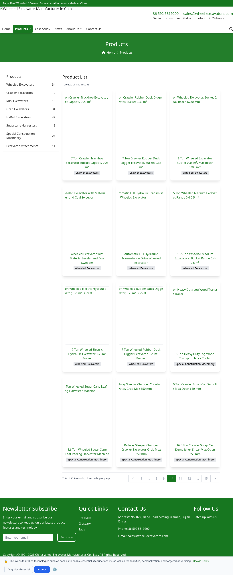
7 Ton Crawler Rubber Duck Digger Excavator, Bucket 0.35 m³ (141, 162)
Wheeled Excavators (20, 85)
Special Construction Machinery (20, 136)
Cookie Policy (201, 560)
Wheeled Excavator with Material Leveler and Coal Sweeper (87, 258)
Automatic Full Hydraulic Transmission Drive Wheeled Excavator (141, 258)
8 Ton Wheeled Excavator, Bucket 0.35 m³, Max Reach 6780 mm (195, 162)
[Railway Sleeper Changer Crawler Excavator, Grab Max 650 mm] (141, 411)
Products (21, 29)
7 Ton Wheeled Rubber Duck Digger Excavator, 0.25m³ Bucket (141, 354)
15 (206, 478)
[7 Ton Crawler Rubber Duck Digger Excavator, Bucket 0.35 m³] (141, 124)
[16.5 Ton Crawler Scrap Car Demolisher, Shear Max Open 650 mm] (195, 411)
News (58, 29)
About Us (72, 29)
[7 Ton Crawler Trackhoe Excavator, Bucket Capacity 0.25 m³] (87, 124)
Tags (82, 529)
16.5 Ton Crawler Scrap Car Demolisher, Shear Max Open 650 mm (195, 449)
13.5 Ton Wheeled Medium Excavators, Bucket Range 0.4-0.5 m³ (195, 258)
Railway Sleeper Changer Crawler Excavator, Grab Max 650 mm (141, 449)
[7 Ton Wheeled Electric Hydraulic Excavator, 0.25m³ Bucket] (87, 315)
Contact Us (93, 29)
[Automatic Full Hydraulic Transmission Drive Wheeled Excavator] (141, 220)
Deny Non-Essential (18, 569)
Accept (42, 569)
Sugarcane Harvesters (21, 125)
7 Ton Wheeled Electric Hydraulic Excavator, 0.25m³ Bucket (87, 354)
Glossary (85, 524)
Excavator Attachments (22, 146)
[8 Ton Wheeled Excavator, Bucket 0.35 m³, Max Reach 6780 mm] (195, 124)
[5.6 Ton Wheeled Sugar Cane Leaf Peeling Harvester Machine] (87, 413)
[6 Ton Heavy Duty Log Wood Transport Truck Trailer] (195, 317)
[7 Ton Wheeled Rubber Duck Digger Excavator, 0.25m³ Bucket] (141, 315)
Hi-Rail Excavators (18, 117)
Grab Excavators (17, 109)
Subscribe (67, 537)
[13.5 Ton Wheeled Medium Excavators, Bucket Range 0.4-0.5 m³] (195, 220)
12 (189, 478)
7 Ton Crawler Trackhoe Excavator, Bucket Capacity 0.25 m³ (87, 162)
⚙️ (55, 569)
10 (171, 478)
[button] (30, 29)
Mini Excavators (17, 101)
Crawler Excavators (19, 93)
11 (180, 478)
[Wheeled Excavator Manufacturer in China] (36, 16)
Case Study (42, 29)
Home (6, 29)
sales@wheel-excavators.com (208, 13)
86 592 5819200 (166, 13)
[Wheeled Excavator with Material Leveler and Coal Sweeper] (87, 220)
